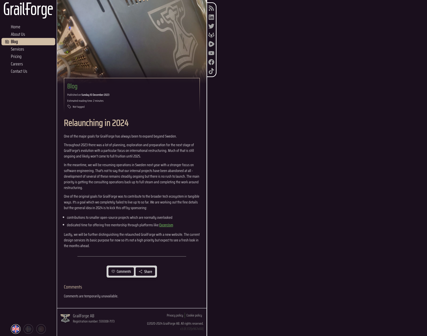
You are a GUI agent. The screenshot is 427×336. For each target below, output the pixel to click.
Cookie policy (194, 315)
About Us (18, 34)
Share (148, 271)
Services (17, 49)
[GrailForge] (28, 10)
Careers (17, 63)
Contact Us (19, 71)
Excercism (166, 225)
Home (15, 26)
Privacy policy (175, 315)
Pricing (16, 56)
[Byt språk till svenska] (28, 329)
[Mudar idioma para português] (41, 329)
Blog (72, 86)
